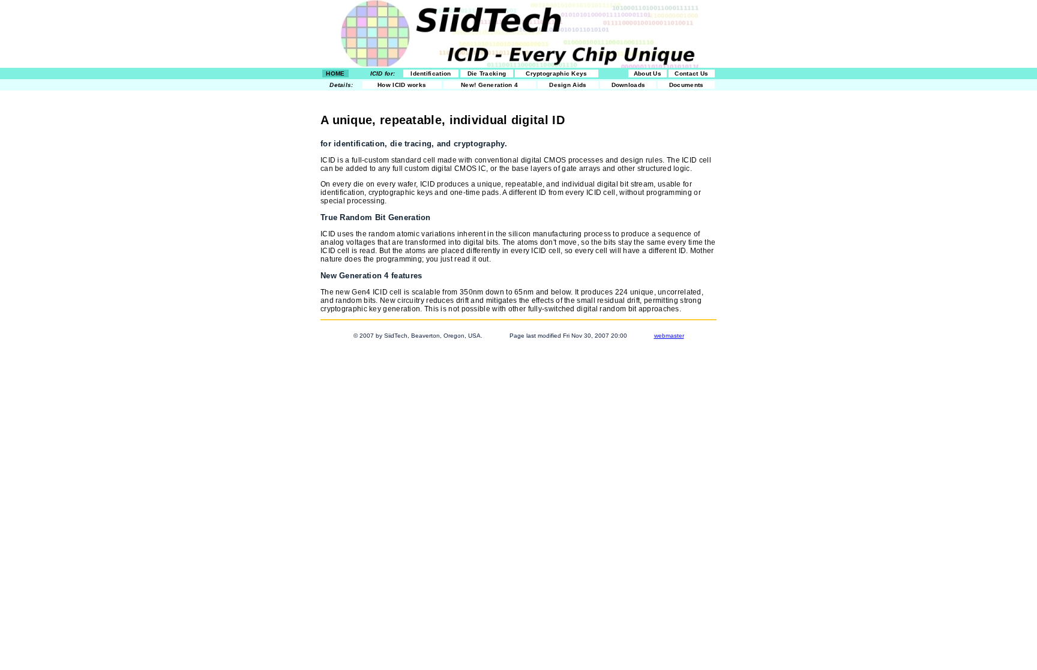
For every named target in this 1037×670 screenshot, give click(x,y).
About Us (647, 73)
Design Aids (567, 85)
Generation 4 (489, 85)
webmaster (669, 335)
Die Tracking (486, 73)
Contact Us (691, 73)
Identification (430, 73)
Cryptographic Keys (556, 73)
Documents (686, 85)
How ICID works (401, 85)
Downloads (629, 85)
